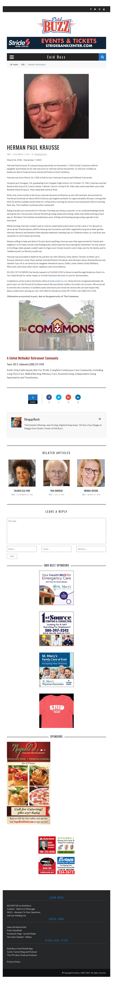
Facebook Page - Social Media (21, 933)
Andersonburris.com (58, 281)
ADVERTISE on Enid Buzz (19, 905)
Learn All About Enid (16, 927)
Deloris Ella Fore (22, 490)
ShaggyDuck (41, 154)
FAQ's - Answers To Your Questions (23, 912)
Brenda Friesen (91, 490)
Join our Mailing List (16, 915)
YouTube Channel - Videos (19, 937)
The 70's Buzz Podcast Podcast (22, 955)
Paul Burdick (56, 490)
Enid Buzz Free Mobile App (20, 948)
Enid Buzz (76, 973)
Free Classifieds (14, 930)
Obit (9, 154)
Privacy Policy (13, 961)
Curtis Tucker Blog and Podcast (22, 951)
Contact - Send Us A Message (21, 909)
